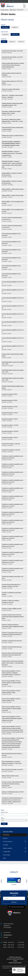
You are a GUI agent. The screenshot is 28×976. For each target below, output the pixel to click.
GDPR (4, 858)
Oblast (2, 818)
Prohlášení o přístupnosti (15, 957)
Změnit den (5, 34)
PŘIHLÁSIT (14, 902)
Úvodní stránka (4, 9)
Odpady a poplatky (7, 848)
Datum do (21, 41)
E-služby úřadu (6, 851)
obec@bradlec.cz (8, 935)
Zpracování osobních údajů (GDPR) (15, 959)
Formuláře (5, 845)
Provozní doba (6, 855)
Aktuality (5, 838)
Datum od (12, 41)
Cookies (15, 960)
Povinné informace (7, 841)
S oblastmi (14, 27)
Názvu (4, 41)
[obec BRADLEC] (3, 5)
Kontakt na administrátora (15, 962)
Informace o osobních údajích (17, 906)
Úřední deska (6, 834)
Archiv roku (15, 34)
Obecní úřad (13, 9)
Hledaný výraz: (4, 812)
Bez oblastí (5, 27)
